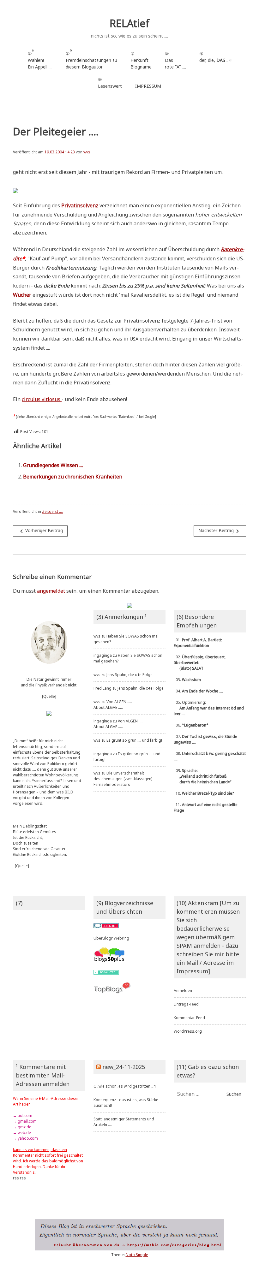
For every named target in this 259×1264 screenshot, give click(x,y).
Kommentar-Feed (189, 1017)
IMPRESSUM (148, 86)
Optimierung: (209, 708)
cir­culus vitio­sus (42, 399)
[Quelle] (49, 696)
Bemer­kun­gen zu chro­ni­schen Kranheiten (72, 476)
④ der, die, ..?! (215, 60)
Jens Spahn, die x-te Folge (129, 674)
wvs (86, 152)
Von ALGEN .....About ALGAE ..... (112, 704)
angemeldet (51, 590)
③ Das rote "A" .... (175, 60)
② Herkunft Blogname (141, 60)
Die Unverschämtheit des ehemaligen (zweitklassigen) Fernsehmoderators (122, 778)
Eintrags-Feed (186, 1004)
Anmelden (183, 990)
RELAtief (129, 23)
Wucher (22, 294)
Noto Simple (137, 1254)
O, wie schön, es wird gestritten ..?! (124, 1086)
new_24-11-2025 (123, 1067)
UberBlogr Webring (111, 938)
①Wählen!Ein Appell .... (40, 59)
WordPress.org (188, 1031)
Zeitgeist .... (52, 511)
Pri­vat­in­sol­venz (79, 205)
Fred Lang (102, 688)
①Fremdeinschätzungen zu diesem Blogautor (91, 59)
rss (16, 1178)
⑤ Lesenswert (110, 82)
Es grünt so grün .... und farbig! (134, 740)
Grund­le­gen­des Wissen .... (53, 465)
